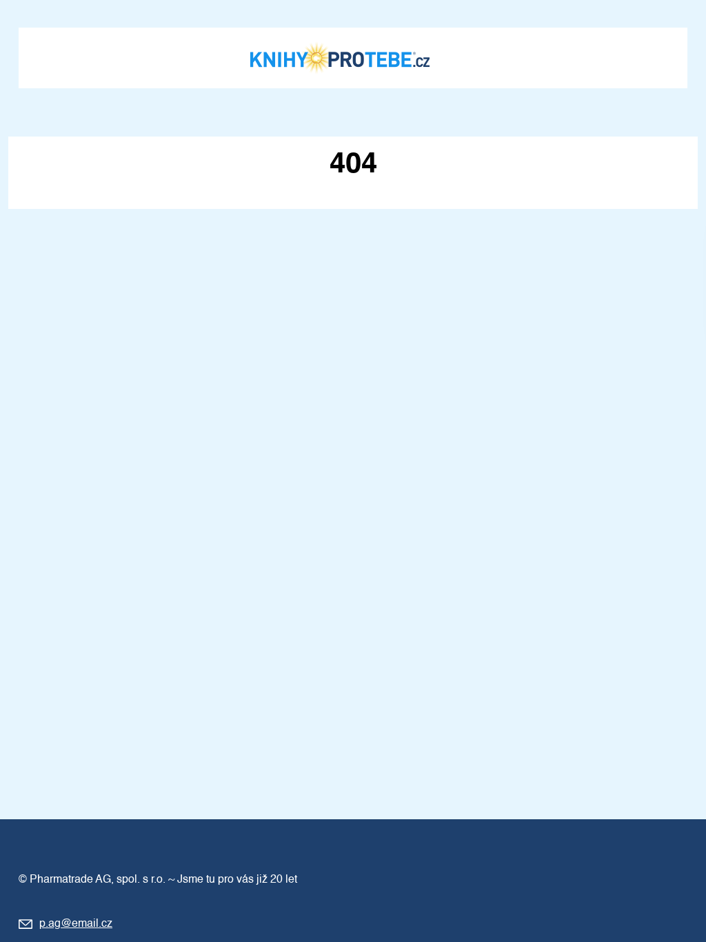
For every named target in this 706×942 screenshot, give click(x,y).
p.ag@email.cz (75, 924)
